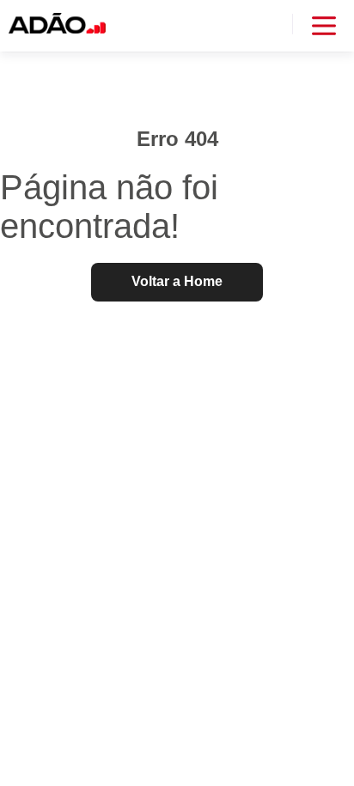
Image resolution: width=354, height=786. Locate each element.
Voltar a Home (177, 281)
